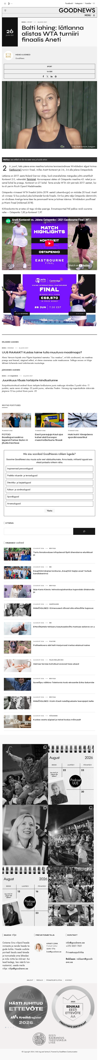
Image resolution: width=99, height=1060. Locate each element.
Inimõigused (54, 604)
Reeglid (39, 980)
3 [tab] (11, 1027)
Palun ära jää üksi (56, 660)
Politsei (52, 641)
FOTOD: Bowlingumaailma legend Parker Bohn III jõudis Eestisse (15, 438)
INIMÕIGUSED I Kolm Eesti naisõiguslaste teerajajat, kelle (63, 701)
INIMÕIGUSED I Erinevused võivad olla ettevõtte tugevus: (63, 608)
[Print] (56, 76)
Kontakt (68, 980)
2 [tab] (8, 1027)
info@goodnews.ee (75, 942)
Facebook (69, 3)
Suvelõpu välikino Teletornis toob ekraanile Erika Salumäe (63, 682)
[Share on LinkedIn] (52, 76)
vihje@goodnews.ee (18, 968)
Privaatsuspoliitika (75, 952)
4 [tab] (13, 1027)
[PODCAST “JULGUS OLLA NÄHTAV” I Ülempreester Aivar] (71, 774)
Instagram (78, 3)
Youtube (88, 3)
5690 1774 (51, 949)
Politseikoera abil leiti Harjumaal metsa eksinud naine (61, 645)
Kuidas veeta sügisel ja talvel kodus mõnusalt (57, 719)
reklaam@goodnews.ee (79, 960)
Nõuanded (53, 716)
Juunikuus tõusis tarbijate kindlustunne (30, 380)
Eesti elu (52, 548)
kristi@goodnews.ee (54, 951)
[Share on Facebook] (43, 76)
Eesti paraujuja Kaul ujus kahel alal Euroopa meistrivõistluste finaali (49, 437)
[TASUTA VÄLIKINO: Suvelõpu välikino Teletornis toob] (25, 774)
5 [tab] (16, 1027)
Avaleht (30, 980)
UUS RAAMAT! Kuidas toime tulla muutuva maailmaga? (42, 352)
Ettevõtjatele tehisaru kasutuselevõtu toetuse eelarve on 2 (64, 626)
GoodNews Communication (68, 1052)
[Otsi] (84, 531)
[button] (3, 7)
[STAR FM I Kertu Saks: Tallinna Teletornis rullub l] (25, 835)
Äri (50, 567)
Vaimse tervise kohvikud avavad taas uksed (56, 664)
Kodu (24, 22)
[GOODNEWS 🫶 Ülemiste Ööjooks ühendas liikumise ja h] (71, 835)
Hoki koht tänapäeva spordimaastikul (80, 436)
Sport (29, 22)
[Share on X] (47, 76)
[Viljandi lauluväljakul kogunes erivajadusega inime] (71, 895)
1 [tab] (5, 1027)
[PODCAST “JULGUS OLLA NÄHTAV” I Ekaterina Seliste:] (25, 895)
